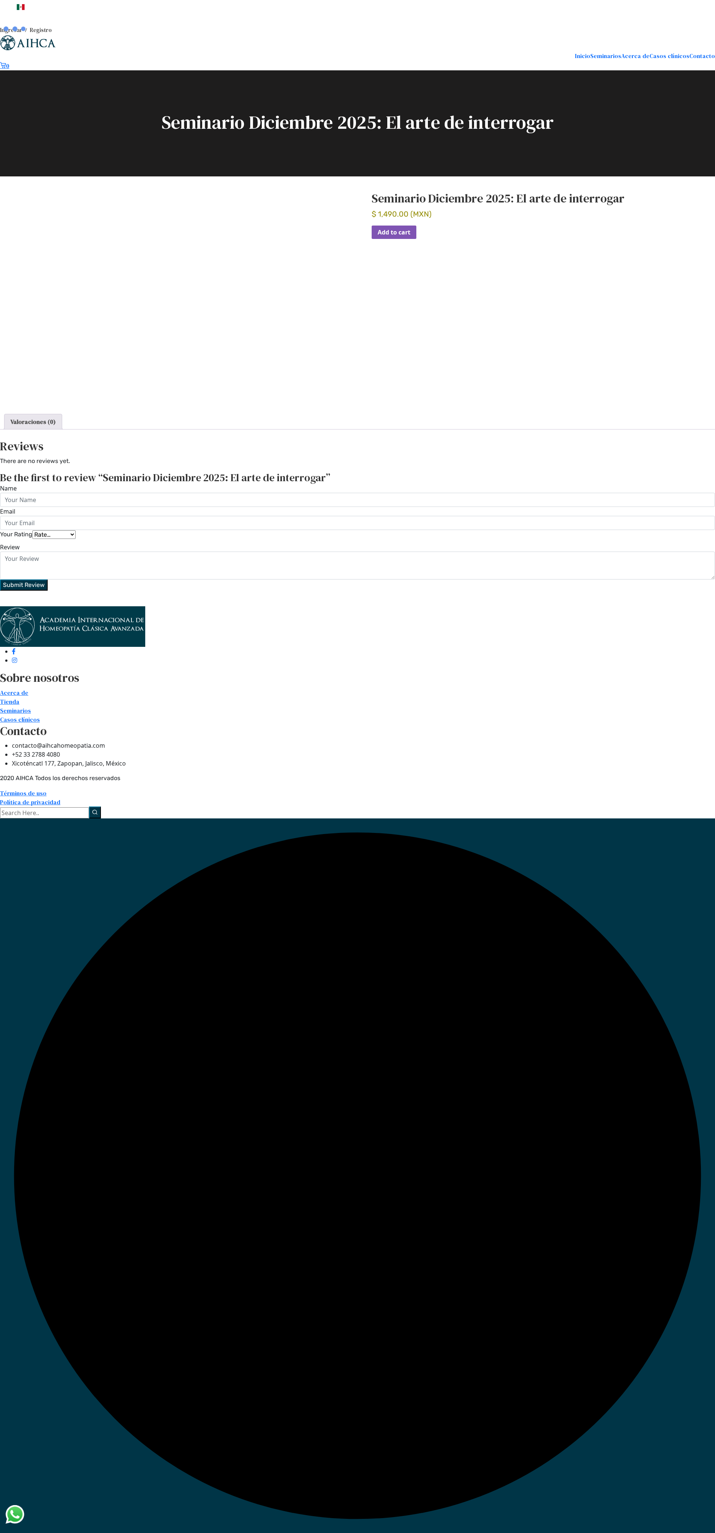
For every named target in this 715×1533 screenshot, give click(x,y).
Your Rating (16, 534)
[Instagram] (14, 660)
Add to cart (394, 232)
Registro (41, 30)
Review (10, 547)
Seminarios (605, 56)
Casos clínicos (669, 56)
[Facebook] (14, 651)
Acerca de (635, 56)
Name (8, 488)
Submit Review (24, 584)
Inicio (582, 56)
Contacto (702, 56)
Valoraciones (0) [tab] (33, 422)
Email (7, 511)
